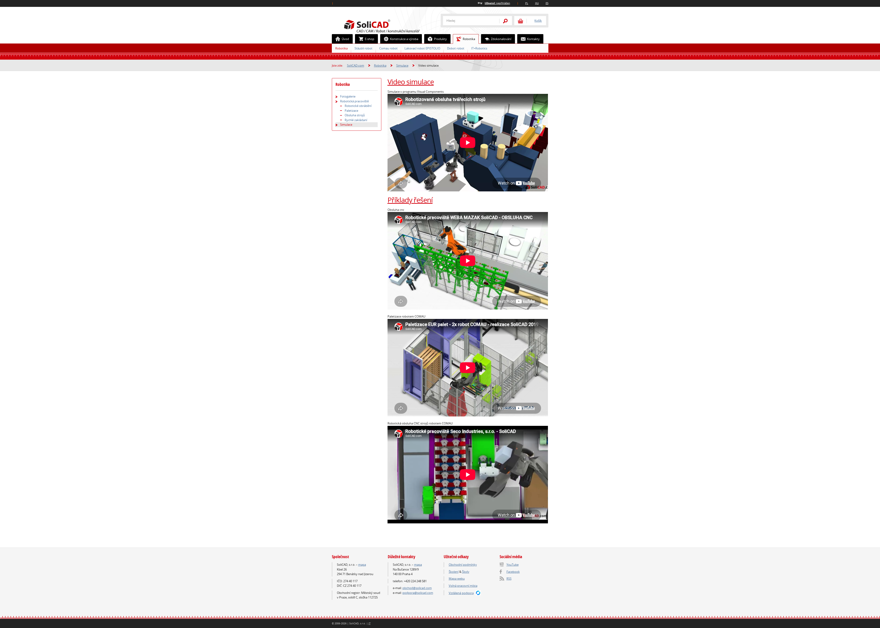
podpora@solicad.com (417, 593)
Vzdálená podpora (461, 593)
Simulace (402, 65)
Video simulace (411, 82)
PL (526, 3)
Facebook (513, 572)
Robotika (469, 39)
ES (547, 3)
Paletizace (351, 111)
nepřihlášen (497, 3)
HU (537, 3)
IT (369, 623)
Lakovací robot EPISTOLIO (422, 48)
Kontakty (533, 39)
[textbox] (468, 20)
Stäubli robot (363, 48)
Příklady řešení (410, 200)
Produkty (440, 39)
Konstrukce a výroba (404, 39)
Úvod (345, 39)
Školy (465, 572)
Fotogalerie (347, 96)
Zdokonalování (501, 39)
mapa (362, 565)
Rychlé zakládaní (356, 120)
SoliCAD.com (389, 25)
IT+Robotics (479, 48)
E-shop (369, 39)
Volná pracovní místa (463, 586)
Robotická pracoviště (354, 101)
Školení (454, 572)
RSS (509, 578)
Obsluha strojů (355, 115)
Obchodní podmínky (463, 565)
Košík (538, 21)
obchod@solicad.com (417, 588)
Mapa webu (457, 578)
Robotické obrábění (358, 106)
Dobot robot (455, 48)
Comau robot (388, 48)
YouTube (512, 565)
